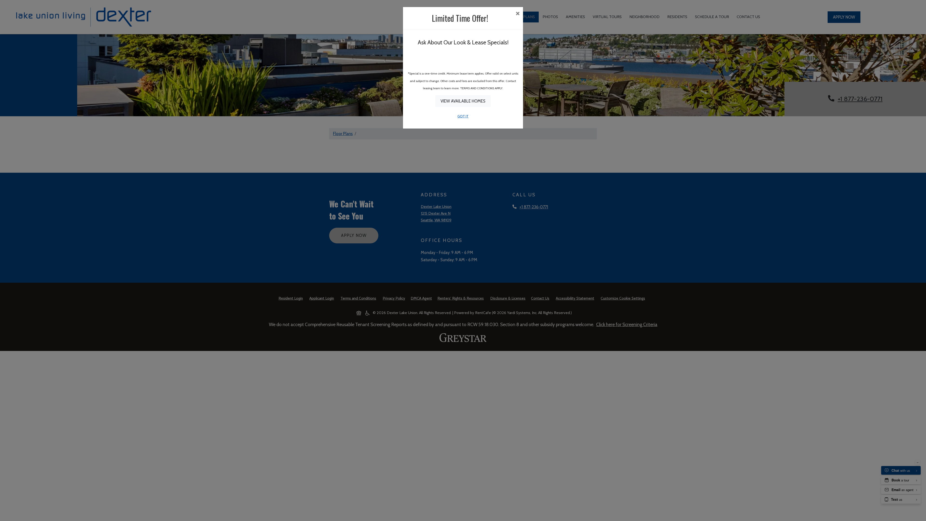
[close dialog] (517, 14)
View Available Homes (463, 101)
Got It (463, 116)
